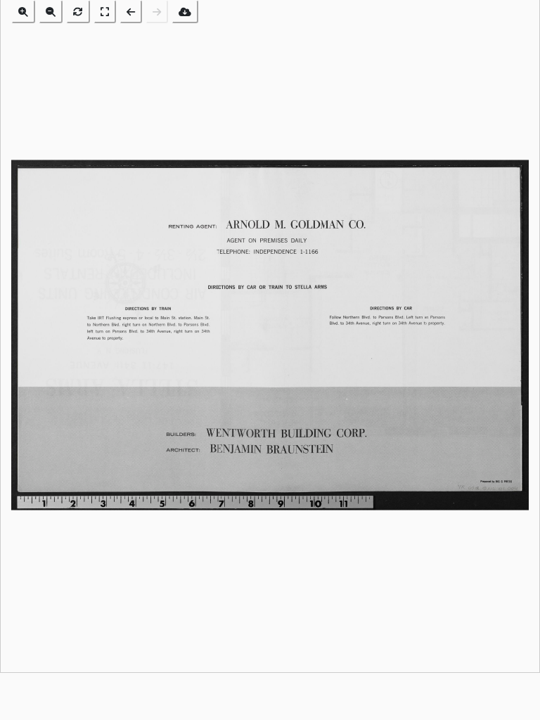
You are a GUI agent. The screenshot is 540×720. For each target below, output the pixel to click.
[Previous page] (131, 11)
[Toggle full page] (105, 11)
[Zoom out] (51, 11)
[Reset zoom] (78, 11)
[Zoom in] (23, 11)
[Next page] (157, 11)
